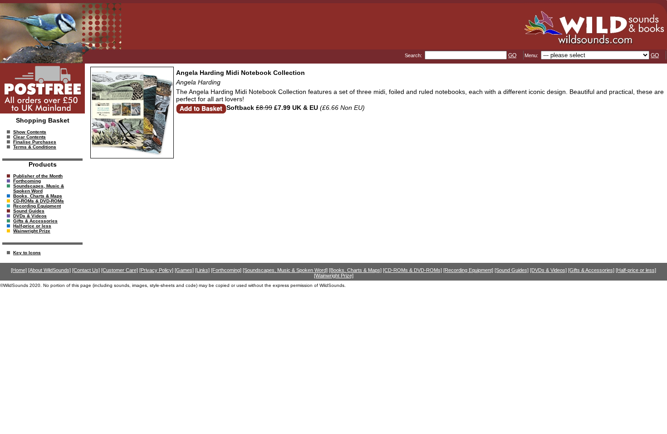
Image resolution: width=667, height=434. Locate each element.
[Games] (184, 270)
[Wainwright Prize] (333, 275)
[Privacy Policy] (156, 270)
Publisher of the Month (38, 175)
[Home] (19, 270)
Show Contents (29, 131)
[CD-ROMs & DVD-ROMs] (412, 270)
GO (512, 55)
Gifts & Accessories (35, 220)
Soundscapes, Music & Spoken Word (38, 188)
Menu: (532, 55)
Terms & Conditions (34, 146)
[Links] (202, 270)
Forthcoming (27, 180)
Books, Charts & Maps (37, 195)
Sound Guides (28, 210)
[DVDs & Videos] (548, 270)
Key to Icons (27, 252)
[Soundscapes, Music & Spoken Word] (285, 270)
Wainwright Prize (31, 230)
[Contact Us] (86, 270)
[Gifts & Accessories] (591, 270)
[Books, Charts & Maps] (355, 270)
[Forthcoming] (226, 270)
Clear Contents (29, 136)
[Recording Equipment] (468, 270)
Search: (414, 55)
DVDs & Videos (30, 215)
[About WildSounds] (49, 270)
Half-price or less (32, 225)
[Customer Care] (119, 270)
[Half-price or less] (636, 270)
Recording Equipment (37, 205)
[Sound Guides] (512, 270)
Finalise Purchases (34, 141)
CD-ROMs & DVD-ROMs (38, 200)
